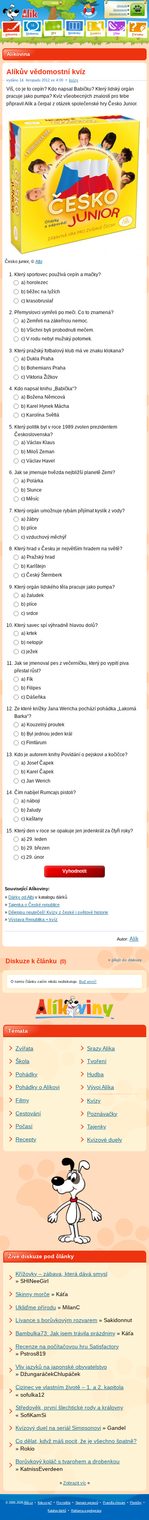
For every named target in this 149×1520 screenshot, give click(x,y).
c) (37, 300)
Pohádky (26, 1074)
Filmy (22, 1100)
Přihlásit (137, 13)
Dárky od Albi (21, 897)
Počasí (24, 1126)
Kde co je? (45, 1502)
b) (40, 291)
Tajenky (96, 1126)
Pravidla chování (114, 1502)
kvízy (73, 80)
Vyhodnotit (74, 871)
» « (75, 1482)
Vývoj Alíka (100, 1087)
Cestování (28, 1113)
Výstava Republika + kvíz (33, 919)
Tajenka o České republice (34, 904)
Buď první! (88, 982)
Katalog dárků (57, 1510)
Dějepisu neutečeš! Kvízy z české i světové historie (58, 912)
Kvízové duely (104, 1140)
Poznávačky (102, 1114)
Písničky (135, 1502)
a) (34, 282)
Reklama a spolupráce (86, 1510)
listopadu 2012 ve (41, 80)
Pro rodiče (63, 1502)
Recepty (25, 1139)
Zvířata (24, 1048)
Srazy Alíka (101, 1048)
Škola (22, 1061)
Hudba (95, 1074)
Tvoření (96, 1061)
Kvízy (94, 1100)
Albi (38, 261)
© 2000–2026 (19, 1502)
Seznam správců (86, 1502)
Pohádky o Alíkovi (37, 1087)
